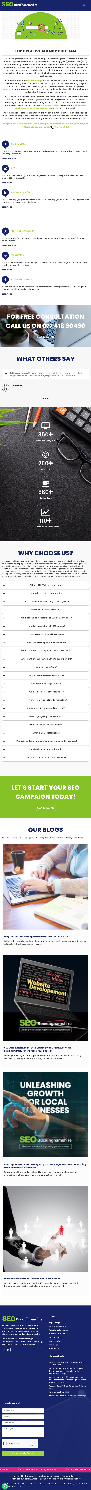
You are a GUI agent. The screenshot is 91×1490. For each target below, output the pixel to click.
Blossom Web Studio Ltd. (65, 1476)
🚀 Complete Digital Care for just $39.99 (50, 1469)
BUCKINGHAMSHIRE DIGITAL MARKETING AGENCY (60, 1479)
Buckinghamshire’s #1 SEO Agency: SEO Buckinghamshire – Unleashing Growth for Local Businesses (67, 1379)
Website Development (58, 1334)
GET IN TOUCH (7, 159)
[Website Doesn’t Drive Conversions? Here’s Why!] (45, 1229)
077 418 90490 (62, 126)
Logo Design (54, 1322)
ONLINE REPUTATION (21, 279)
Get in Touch (45, 337)
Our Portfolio (54, 1341)
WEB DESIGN (17, 255)
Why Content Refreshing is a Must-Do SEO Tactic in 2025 (36, 936)
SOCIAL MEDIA (18, 143)
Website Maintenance (58, 1330)
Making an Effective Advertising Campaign (67, 1396)
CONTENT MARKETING (22, 230)
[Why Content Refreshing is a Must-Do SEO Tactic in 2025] (45, 886)
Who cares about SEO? (59, 1392)
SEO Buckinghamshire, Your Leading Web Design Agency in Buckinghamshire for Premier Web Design (38, 1049)
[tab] (45, 585)
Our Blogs (53, 1345)
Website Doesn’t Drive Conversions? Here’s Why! (32, 1278)
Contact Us (54, 1348)
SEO (13, 168)
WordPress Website (57, 1326)
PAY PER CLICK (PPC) (22, 192)
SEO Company (55, 1337)
